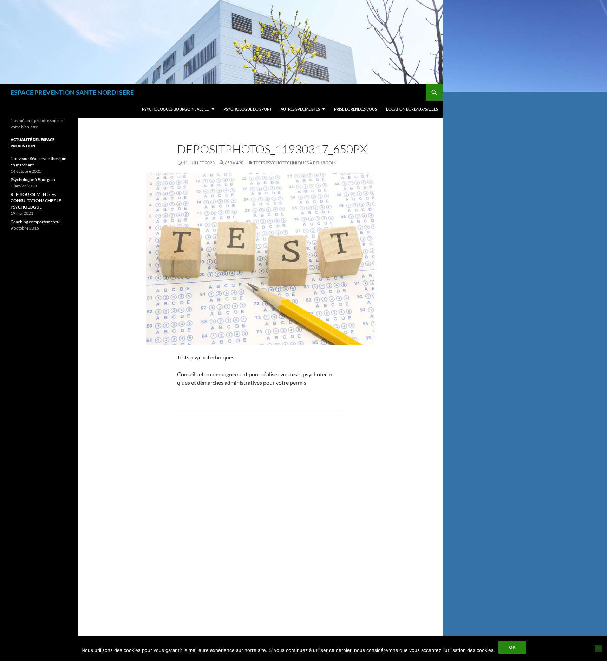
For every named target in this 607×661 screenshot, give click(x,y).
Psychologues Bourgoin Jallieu (175, 109)
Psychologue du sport (247, 109)
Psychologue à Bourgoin (33, 179)
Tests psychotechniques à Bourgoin (295, 162)
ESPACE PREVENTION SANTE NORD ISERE (72, 92)
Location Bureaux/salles (412, 109)
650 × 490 (234, 162)
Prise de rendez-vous (355, 109)
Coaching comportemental (35, 221)
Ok (512, 647)
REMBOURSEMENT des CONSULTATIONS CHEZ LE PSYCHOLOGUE (36, 201)
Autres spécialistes (300, 109)
